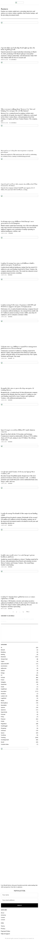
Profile (2, 721)
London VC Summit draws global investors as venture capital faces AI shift (18, 597)
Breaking (3, 652)
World (2, 742)
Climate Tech (4, 659)
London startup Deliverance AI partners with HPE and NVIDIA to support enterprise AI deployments (18, 306)
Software (3, 730)
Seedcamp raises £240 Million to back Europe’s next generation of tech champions (17, 222)
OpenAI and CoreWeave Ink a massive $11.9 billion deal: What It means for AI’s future (19, 184)
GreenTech (3, 684)
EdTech (3, 670)
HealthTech (4, 689)
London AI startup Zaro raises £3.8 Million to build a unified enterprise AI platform (17, 264)
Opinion (3, 707)
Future (2, 679)
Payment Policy (5, 931)
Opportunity (4, 712)
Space (2, 733)
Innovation (3, 691)
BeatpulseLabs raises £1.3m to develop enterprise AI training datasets (17, 389)
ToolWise (3, 735)
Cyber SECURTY (5, 663)
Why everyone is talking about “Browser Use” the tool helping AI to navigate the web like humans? (18, 110)
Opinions (3, 709)
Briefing (3, 654)
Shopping (3, 728)
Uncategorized (5, 739)
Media (2, 700)
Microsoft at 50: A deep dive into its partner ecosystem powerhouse (17, 151)
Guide (2, 686)
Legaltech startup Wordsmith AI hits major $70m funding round (19, 514)
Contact (3, 919)
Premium (3, 719)
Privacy (3, 928)
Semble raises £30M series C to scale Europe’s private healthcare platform (18, 556)
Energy (2, 673)
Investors (3, 693)
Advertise (3, 915)
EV (13, 358)
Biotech (3, 650)
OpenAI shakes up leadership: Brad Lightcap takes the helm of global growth (18, 48)
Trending (3, 737)
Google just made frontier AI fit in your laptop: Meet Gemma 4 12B (18, 472)
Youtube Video (5, 744)
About (2, 913)
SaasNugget (4, 726)
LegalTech (3, 698)
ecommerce (4, 666)
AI (1, 647)
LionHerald (13, 59)
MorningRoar (4, 703)
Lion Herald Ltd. (30, 938)
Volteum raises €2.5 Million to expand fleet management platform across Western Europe (19, 347)
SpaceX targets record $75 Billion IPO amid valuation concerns (18, 431)
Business (11, 233)
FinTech (3, 677)
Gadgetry (3, 682)
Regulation (4, 723)
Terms (3, 926)
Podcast (3, 714)
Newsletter (4, 705)
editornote (3, 668)
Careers (3, 917)
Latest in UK (4, 696)
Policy (2, 716)
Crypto (2, 661)
